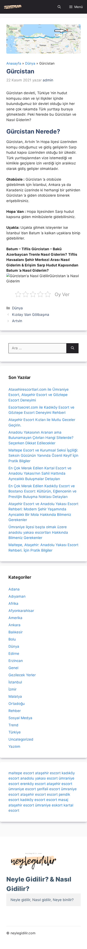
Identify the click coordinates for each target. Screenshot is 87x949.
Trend (13, 725)
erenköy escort (33, 784)
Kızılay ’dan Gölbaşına (30, 314)
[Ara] (73, 348)
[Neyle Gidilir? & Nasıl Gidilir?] (12, 7)
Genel (13, 668)
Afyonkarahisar (21, 611)
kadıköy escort (32, 800)
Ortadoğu (16, 703)
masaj (63, 800)
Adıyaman (17, 596)
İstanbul (15, 682)
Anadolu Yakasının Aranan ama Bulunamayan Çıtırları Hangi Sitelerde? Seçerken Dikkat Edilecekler (40, 437)
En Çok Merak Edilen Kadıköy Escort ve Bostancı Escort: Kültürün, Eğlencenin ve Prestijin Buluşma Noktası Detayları (42, 491)
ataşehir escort (48, 773)
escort (52, 794)
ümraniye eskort (49, 805)
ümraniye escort (22, 789)
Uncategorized (20, 739)
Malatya (15, 696)
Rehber (14, 711)
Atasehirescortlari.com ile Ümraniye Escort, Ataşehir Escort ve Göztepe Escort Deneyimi (38, 394)
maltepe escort (21, 773)
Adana (14, 589)
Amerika (15, 618)
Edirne (13, 653)
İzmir (12, 689)
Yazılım (14, 746)
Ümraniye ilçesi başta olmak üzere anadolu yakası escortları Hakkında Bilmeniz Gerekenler (38, 532)
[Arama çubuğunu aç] (59, 7)
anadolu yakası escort (39, 778)
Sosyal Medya (20, 718)
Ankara (14, 625)
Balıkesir (15, 632)
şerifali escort (48, 789)
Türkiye (14, 732)
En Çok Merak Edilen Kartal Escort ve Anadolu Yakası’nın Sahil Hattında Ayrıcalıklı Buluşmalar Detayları (39, 473)
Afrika (13, 603)
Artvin (17, 321)
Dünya (17, 308)
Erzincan (15, 661)
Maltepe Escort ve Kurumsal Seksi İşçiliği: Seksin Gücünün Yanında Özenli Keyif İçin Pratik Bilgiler (43, 455)
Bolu (12, 639)
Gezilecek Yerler (22, 675)
